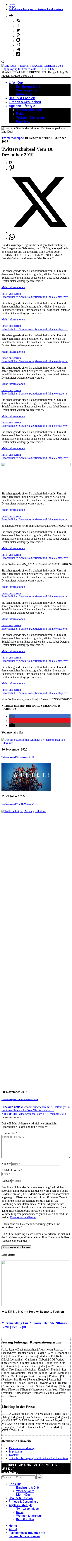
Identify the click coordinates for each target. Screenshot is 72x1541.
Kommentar (9, 1133)
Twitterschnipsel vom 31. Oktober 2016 (19, 804)
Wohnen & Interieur (29, 1515)
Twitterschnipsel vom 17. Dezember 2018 (33, 1113)
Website (6, 1180)
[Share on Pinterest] (12, 169)
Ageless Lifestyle (20, 1505)
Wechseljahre (25, 1491)
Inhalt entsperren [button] (11, 293)
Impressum (15, 1451)
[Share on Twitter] (40, 232)
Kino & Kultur (25, 1519)
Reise (19, 1512)
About (12, 7)
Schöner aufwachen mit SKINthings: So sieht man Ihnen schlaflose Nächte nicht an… (35, 1108)
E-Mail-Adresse (11, 1170)
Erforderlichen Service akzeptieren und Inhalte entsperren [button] (34, 296)
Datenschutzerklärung (23, 1217)
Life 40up (15, 1484)
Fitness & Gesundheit (23, 1501)
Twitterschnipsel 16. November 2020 (17, 757)
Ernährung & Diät (27, 1487)
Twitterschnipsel (13, 138)
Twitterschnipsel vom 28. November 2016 (19, 1099)
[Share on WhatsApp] (12, 238)
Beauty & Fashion (52, 1311)
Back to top (9, 1472)
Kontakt (13, 1454)
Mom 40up (23, 1494)
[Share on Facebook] (10, 162)
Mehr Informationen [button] (13, 287)
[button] (12, 716)
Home (12, 4)
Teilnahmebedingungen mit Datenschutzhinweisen (36, 9)
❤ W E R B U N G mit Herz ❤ (20, 1311)
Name (6, 1163)
